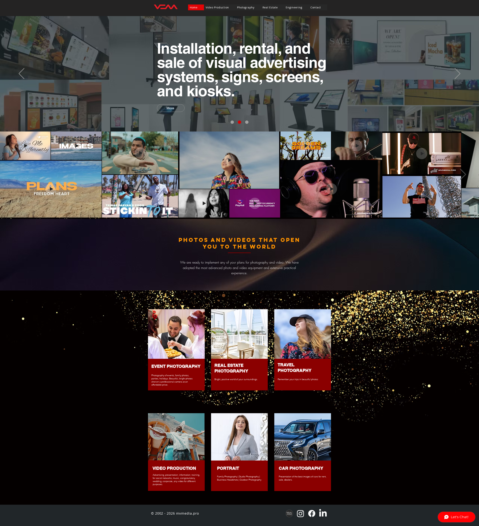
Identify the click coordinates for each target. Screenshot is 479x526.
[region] (176, 350)
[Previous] (21, 74)
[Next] (457, 74)
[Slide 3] (246, 122)
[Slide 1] (232, 122)
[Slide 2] (239, 122)
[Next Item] (462, 175)
